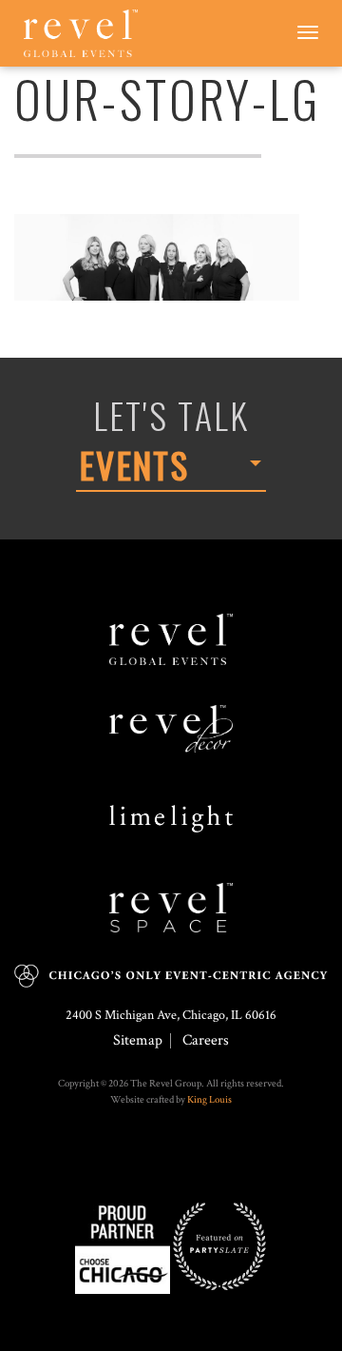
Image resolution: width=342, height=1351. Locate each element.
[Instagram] (166, 1158)
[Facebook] (157, 1158)
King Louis (209, 1099)
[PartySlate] (219, 1245)
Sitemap (137, 1040)
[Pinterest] (185, 1158)
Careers (205, 1040)
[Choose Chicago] (122, 1245)
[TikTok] (175, 1158)
